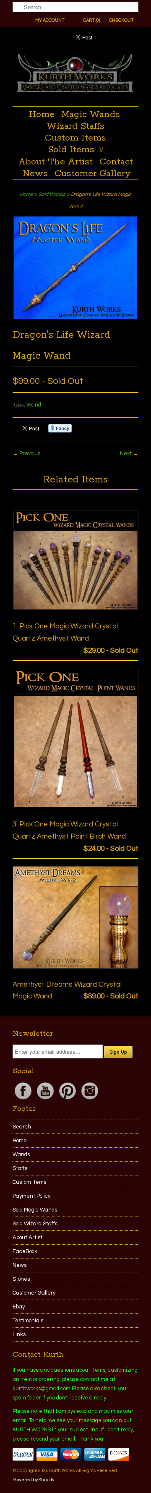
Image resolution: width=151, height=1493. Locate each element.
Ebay (19, 1307)
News (35, 174)
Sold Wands (52, 194)
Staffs (20, 1168)
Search (22, 1127)
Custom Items (75, 138)
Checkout (121, 20)
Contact (116, 162)
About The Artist (55, 162)
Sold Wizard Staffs (35, 1224)
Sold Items (76, 150)
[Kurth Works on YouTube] (46, 1099)
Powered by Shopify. (34, 1479)
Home (42, 114)
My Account (50, 20)
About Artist (27, 1237)
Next (126, 453)
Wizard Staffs (75, 126)
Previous (29, 453)
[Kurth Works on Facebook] (24, 1099)
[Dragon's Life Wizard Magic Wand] (75, 318)
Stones (21, 1279)
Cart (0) (91, 20)
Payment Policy (31, 1196)
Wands (21, 1154)
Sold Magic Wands (35, 1210)
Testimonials (28, 1321)
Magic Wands (90, 114)
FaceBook (25, 1251)
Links (19, 1334)
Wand (33, 405)
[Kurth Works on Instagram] (89, 1099)
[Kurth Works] (75, 75)
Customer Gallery (93, 174)
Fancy (60, 428)
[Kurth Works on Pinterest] (68, 1099)
